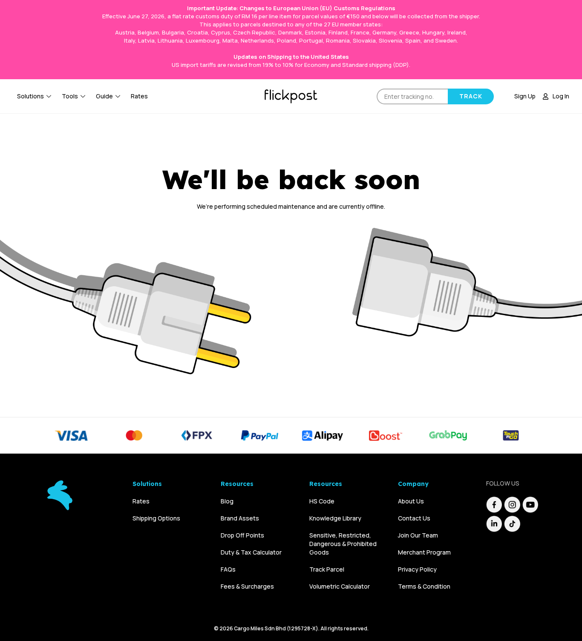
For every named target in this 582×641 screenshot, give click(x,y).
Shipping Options (156, 518)
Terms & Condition (424, 586)
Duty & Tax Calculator (251, 552)
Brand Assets (240, 518)
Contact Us (414, 518)
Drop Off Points (242, 535)
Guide (104, 96)
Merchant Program (424, 552)
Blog (227, 501)
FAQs (228, 569)
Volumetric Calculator (339, 586)
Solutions (30, 96)
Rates (139, 96)
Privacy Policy (417, 569)
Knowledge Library (335, 518)
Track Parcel (326, 569)
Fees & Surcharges (247, 586)
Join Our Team (418, 535)
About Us (411, 501)
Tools (70, 96)
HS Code (321, 501)
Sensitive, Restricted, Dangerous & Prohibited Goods (343, 543)
